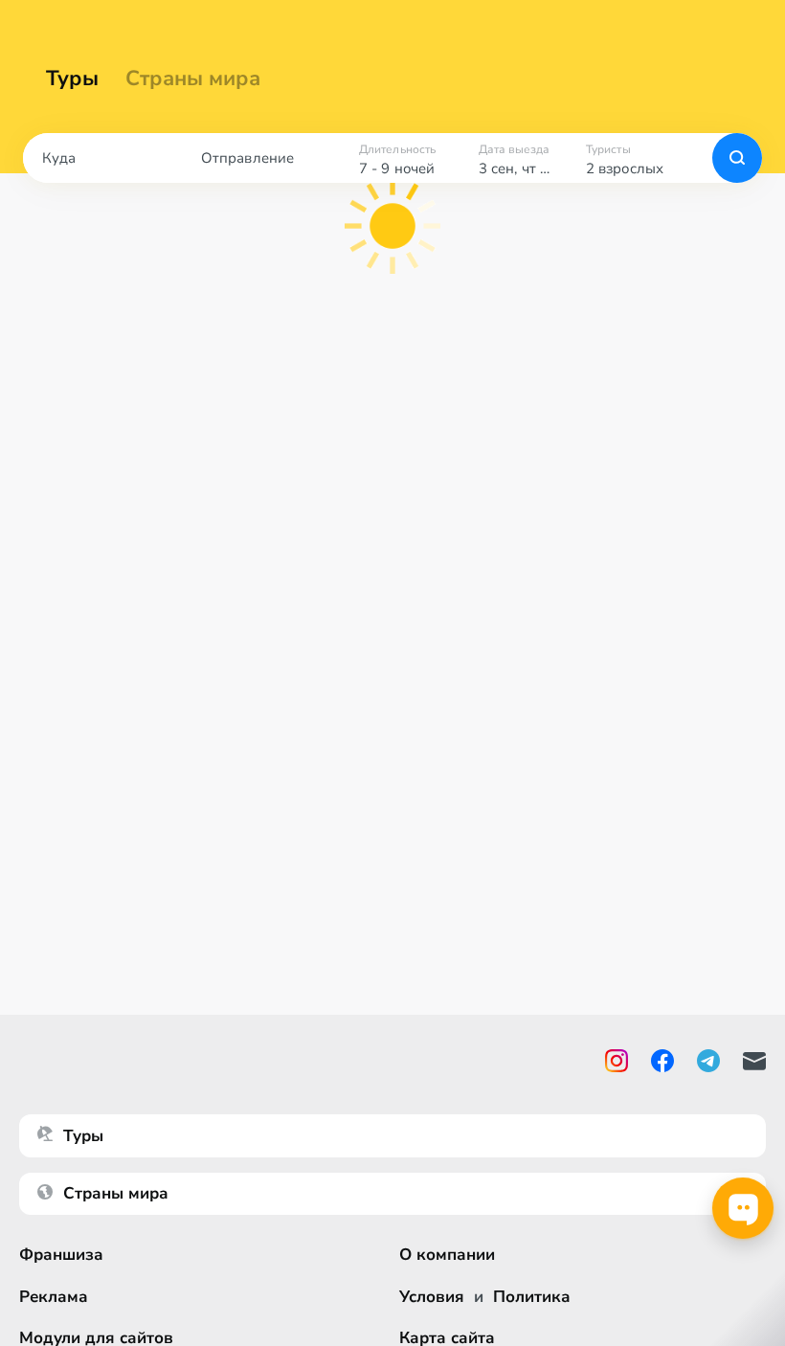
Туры (72, 78)
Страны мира (192, 78)
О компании (447, 1254)
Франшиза (61, 1254)
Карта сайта (447, 1338)
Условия (431, 1297)
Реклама (53, 1297)
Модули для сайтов (96, 1338)
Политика (532, 1297)
